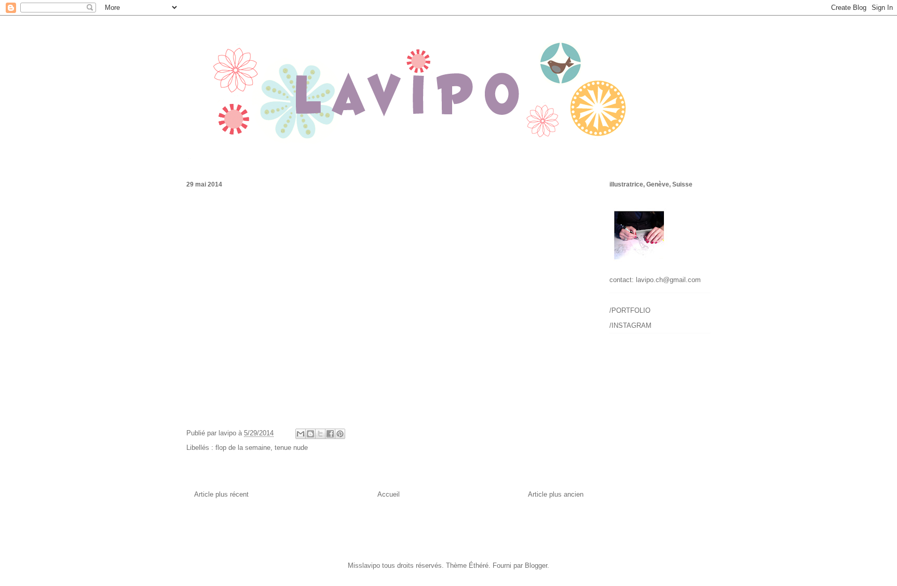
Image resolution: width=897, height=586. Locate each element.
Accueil (388, 494)
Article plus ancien (555, 494)
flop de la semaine (242, 447)
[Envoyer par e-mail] (300, 434)
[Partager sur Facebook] (330, 434)
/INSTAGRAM (630, 325)
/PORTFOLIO (629, 310)
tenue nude (291, 447)
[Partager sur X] (320, 434)
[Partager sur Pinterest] (340, 434)
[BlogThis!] (310, 434)
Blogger (536, 565)
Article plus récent (221, 494)
